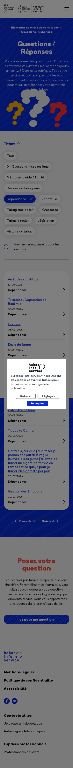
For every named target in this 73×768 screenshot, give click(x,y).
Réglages (48, 396)
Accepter (37, 403)
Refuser (26, 396)
